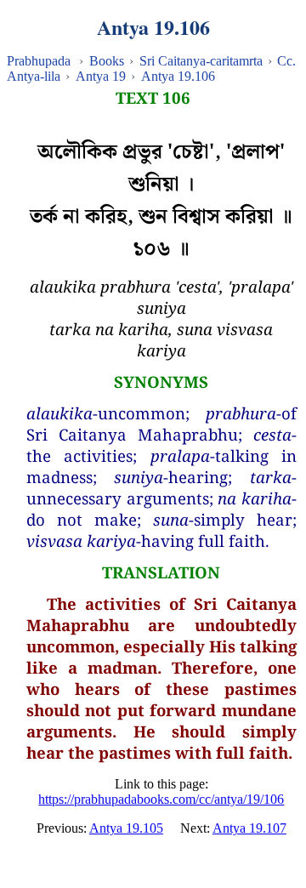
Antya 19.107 (249, 828)
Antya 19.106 (178, 76)
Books (106, 61)
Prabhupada (39, 61)
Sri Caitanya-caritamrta (201, 61)
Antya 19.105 (126, 828)
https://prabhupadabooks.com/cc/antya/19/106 (161, 799)
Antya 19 (101, 76)
